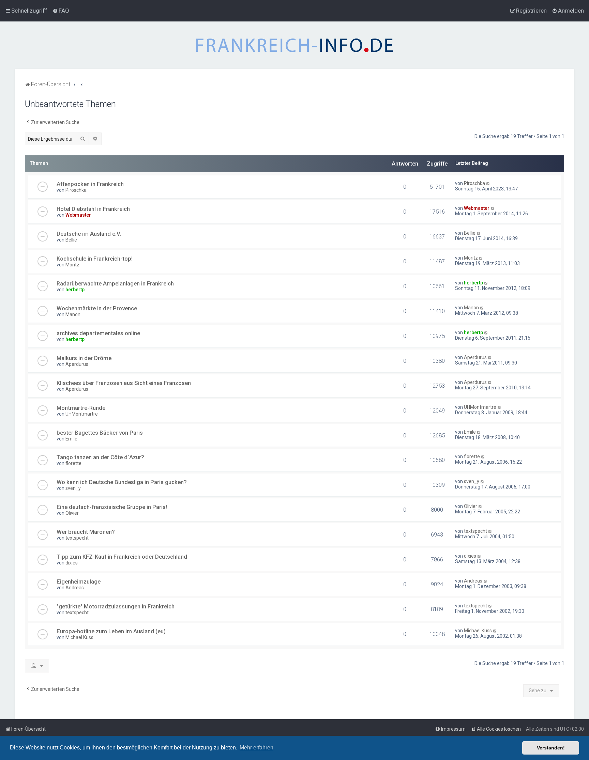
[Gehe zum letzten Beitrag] (488, 183)
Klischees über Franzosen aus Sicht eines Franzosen (124, 382)
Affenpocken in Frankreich (90, 184)
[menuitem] (60, 10)
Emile (71, 438)
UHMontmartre (81, 414)
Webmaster (78, 215)
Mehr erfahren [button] (256, 747)
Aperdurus (76, 364)
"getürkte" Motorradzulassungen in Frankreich (116, 606)
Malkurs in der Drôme (84, 358)
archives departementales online (98, 333)
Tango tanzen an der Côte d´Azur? (100, 457)
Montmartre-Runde (81, 407)
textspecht (77, 538)
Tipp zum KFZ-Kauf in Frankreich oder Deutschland (122, 556)
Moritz (72, 264)
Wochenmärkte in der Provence (97, 308)
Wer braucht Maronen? (86, 531)
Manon (72, 314)
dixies (71, 562)
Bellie (71, 240)
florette (73, 463)
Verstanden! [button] (551, 747)
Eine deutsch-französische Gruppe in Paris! (112, 506)
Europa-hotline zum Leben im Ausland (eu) (111, 631)
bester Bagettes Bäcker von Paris (100, 432)
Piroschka (76, 190)
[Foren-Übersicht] (294, 45)
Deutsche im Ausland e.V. (89, 233)
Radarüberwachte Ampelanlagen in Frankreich (115, 283)
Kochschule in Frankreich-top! (95, 258)
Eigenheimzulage (79, 581)
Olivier (72, 513)
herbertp (75, 289)
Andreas (74, 587)
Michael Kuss (79, 637)
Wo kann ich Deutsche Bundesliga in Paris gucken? (122, 482)
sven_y (73, 488)
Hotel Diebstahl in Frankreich (93, 208)
